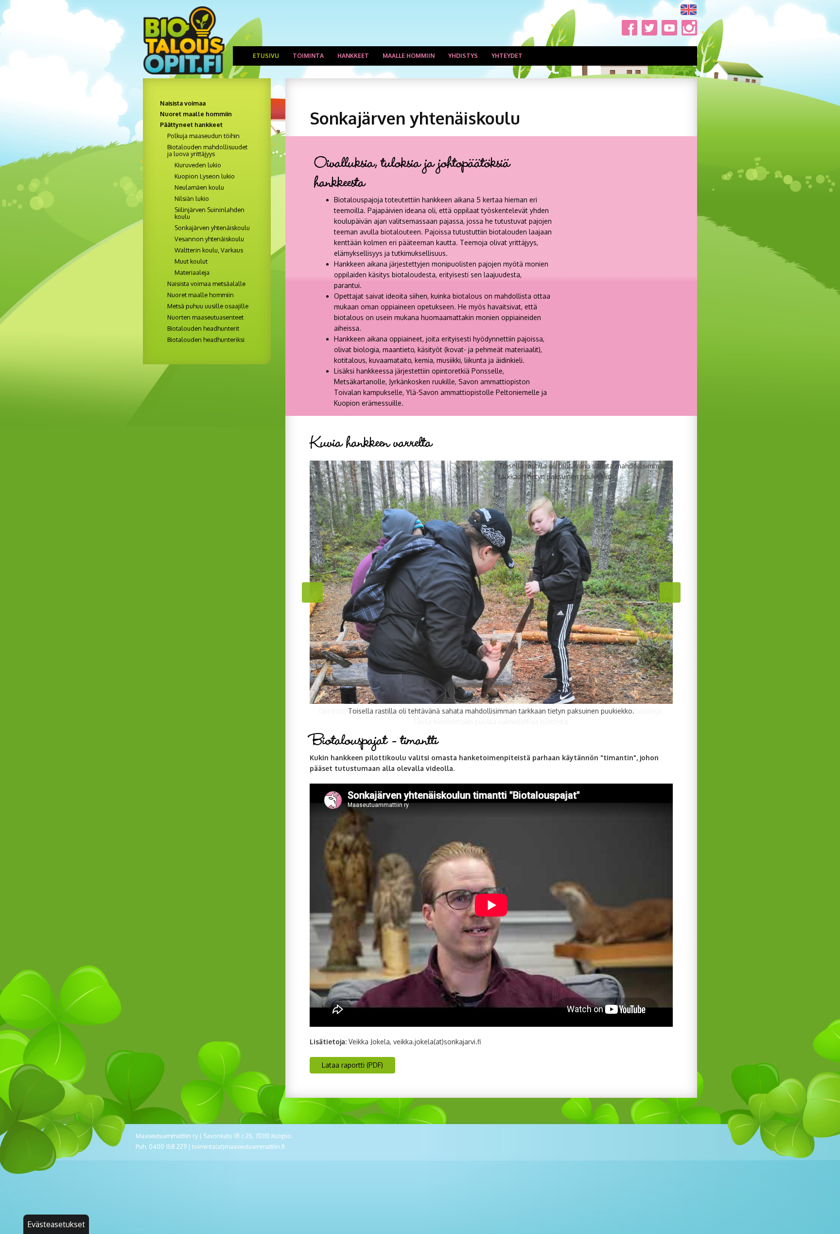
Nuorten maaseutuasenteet (205, 317)
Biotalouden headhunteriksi (206, 339)
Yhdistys (463, 55)
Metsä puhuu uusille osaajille (207, 306)
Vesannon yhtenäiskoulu (209, 238)
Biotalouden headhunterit (203, 328)
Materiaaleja (192, 272)
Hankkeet (353, 55)
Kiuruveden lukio (198, 164)
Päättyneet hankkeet (191, 124)
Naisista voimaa (183, 103)
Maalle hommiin (409, 55)
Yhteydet (507, 55)
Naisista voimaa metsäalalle (206, 283)
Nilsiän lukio (192, 198)
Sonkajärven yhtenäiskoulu (212, 227)
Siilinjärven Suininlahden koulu (210, 213)
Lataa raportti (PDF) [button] (352, 1065)
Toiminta (308, 55)
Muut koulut (191, 261)
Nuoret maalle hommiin (196, 114)
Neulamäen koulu (199, 187)
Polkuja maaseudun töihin (203, 135)
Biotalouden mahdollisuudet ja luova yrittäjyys (207, 150)
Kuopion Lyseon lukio (205, 176)
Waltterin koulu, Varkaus (209, 250)
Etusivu (266, 55)
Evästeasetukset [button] (56, 1224)
